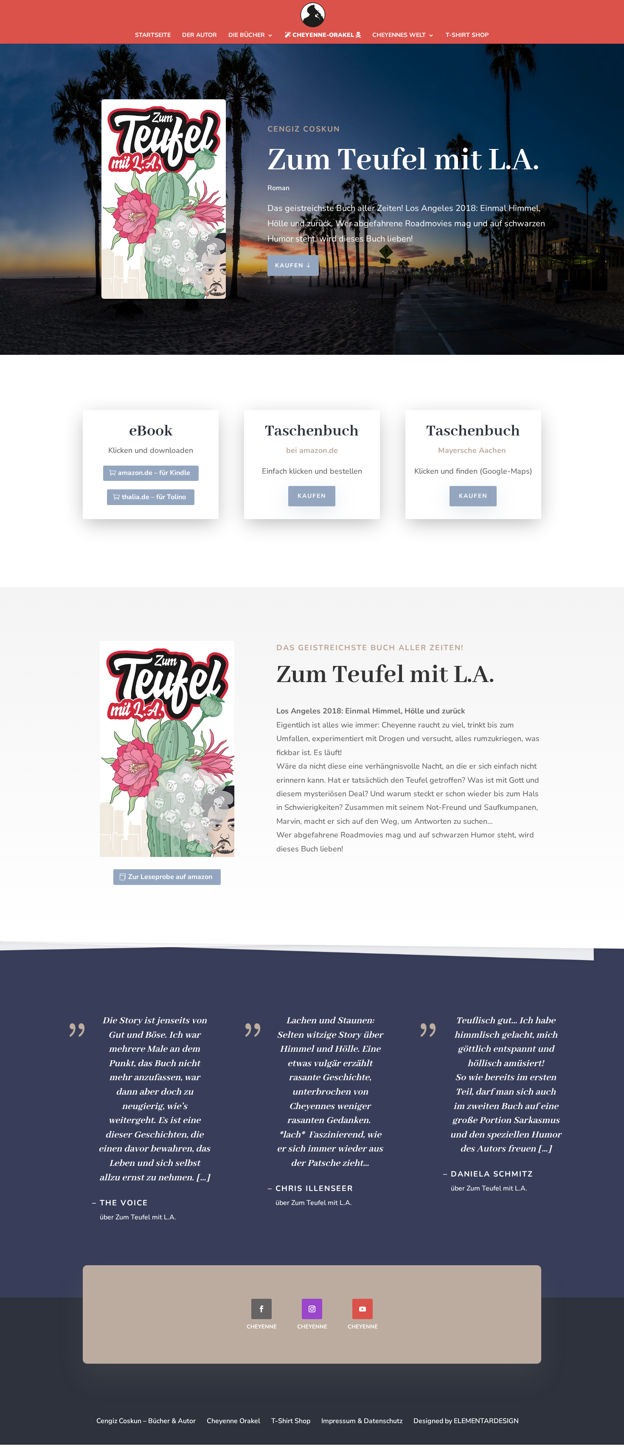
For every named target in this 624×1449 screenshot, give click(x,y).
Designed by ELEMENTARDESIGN (466, 1421)
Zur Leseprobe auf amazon (170, 877)
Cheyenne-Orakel (323, 35)
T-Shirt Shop (467, 35)
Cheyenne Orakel (233, 1421)
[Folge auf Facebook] (261, 1309)
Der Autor (199, 35)
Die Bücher (246, 35)
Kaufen (289, 265)
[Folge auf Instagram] (312, 1309)
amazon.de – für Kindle (154, 472)
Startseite (153, 35)
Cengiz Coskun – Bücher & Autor (146, 1421)
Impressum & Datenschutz (361, 1421)
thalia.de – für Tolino (154, 497)
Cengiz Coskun (303, 129)
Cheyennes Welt (399, 35)
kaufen (312, 496)
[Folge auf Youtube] (362, 1309)
